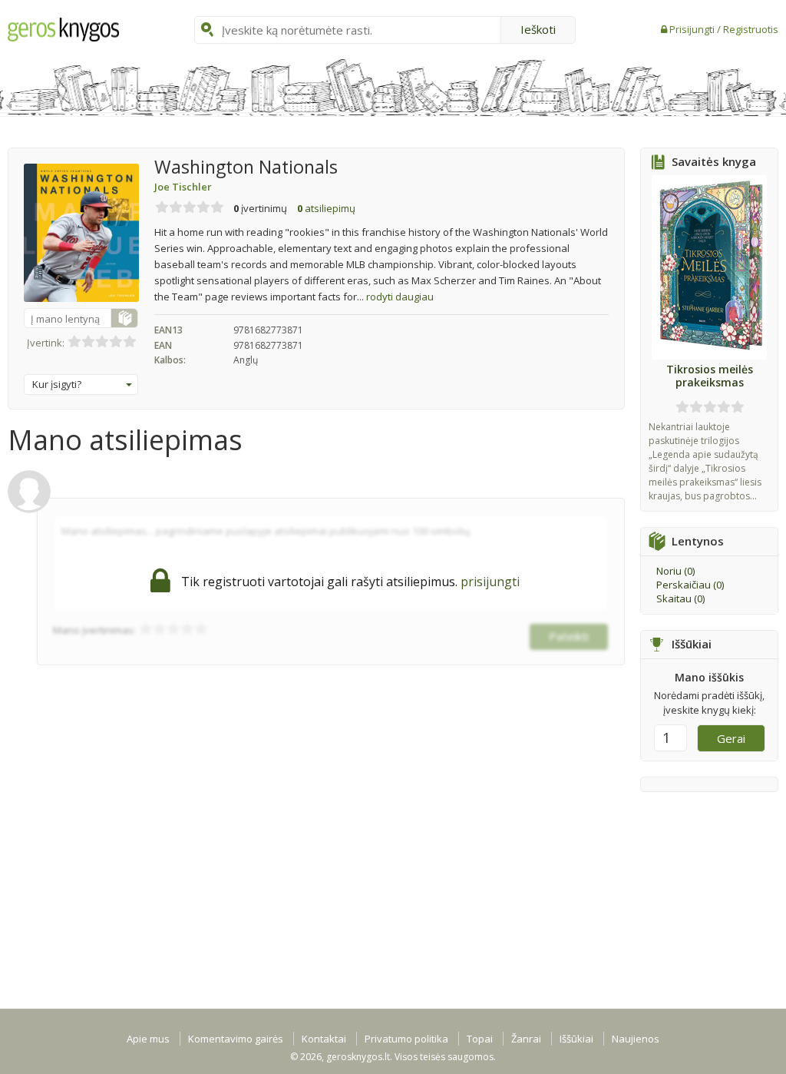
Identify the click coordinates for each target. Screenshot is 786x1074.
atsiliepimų (326, 208)
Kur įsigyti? (56, 384)
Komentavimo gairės (235, 1039)
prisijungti (490, 581)
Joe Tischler (183, 187)
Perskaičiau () (690, 585)
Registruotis (750, 29)
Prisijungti (693, 29)
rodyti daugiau (400, 296)
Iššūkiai (576, 1039)
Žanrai (526, 1039)
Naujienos (635, 1039)
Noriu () (675, 571)
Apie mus (148, 1039)
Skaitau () (680, 598)
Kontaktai (324, 1039)
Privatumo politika (406, 1039)
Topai (480, 1039)
